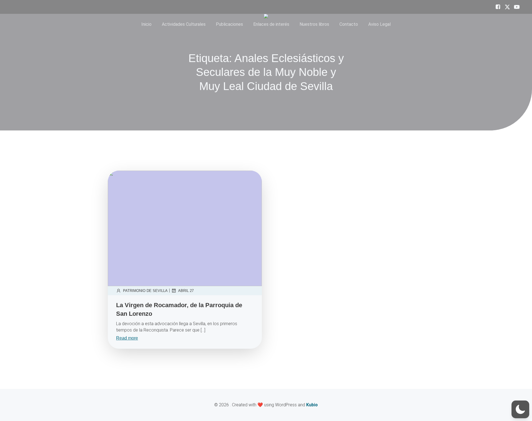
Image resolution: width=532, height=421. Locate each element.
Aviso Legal (379, 24)
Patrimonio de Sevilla (145, 291)
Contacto (348, 24)
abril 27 (186, 291)
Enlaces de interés (271, 24)
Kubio (312, 404)
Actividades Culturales (184, 24)
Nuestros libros (314, 24)
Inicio (146, 24)
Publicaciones (229, 24)
